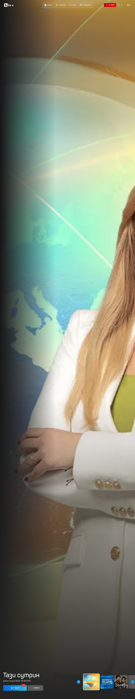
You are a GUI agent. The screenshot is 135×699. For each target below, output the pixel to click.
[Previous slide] (78, 682)
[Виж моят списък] (118, 5)
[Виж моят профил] (122, 5)
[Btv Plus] (9, 5)
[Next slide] (132, 682)
